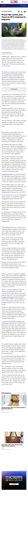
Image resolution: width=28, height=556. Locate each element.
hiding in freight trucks (8, 297)
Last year (14, 192)
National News (7, 11)
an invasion (10, 139)
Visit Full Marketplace (22, 393)
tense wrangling (17, 347)
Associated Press (7, 52)
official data (4, 192)
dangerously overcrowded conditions (13, 74)
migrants (4, 77)
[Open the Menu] (2, 2)
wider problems (20, 146)
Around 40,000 (5, 174)
